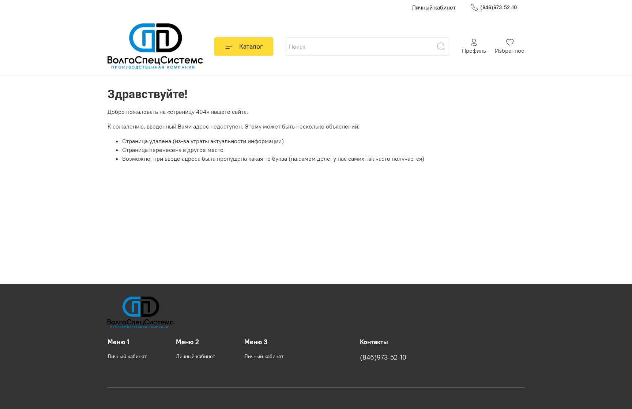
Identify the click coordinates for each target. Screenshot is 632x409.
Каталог (251, 46)
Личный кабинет (434, 7)
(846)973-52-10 (498, 7)
